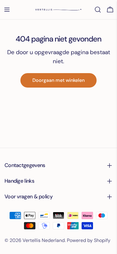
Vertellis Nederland (43, 240)
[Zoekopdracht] (98, 10)
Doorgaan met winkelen (58, 80)
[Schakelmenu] (7, 10)
